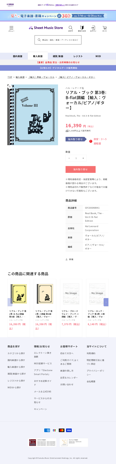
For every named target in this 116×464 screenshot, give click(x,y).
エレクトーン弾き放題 (43, 354)
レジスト (78, 56)
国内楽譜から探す (16, 360)
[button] (70, 27)
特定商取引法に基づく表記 (95, 362)
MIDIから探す (14, 387)
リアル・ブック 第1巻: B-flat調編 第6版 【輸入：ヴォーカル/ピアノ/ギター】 (17, 314)
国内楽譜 (17, 56)
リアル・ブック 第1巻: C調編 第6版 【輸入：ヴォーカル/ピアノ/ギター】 (44, 314)
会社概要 (91, 381)
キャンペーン (40, 409)
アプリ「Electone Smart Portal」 (43, 372)
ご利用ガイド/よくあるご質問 (69, 362)
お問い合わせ (67, 384)
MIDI (98, 56)
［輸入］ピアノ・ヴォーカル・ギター (76, 77)
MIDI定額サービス (43, 363)
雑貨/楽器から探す (17, 373)
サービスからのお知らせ (43, 400)
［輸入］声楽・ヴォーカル (41, 77)
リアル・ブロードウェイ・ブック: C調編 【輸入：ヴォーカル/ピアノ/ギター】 (70, 314)
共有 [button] (71, 259)
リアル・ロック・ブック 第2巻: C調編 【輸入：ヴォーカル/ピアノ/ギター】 (96, 314)
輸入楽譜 (37, 56)
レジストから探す (16, 380)
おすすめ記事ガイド (43, 382)
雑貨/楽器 (58, 56)
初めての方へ (67, 353)
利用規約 (91, 353)
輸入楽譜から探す (16, 366)
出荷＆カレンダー (69, 377)
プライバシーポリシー (95, 372)
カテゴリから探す (16, 353)
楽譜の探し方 (67, 370)
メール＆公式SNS (42, 391)
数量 (68, 151)
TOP (10, 77)
